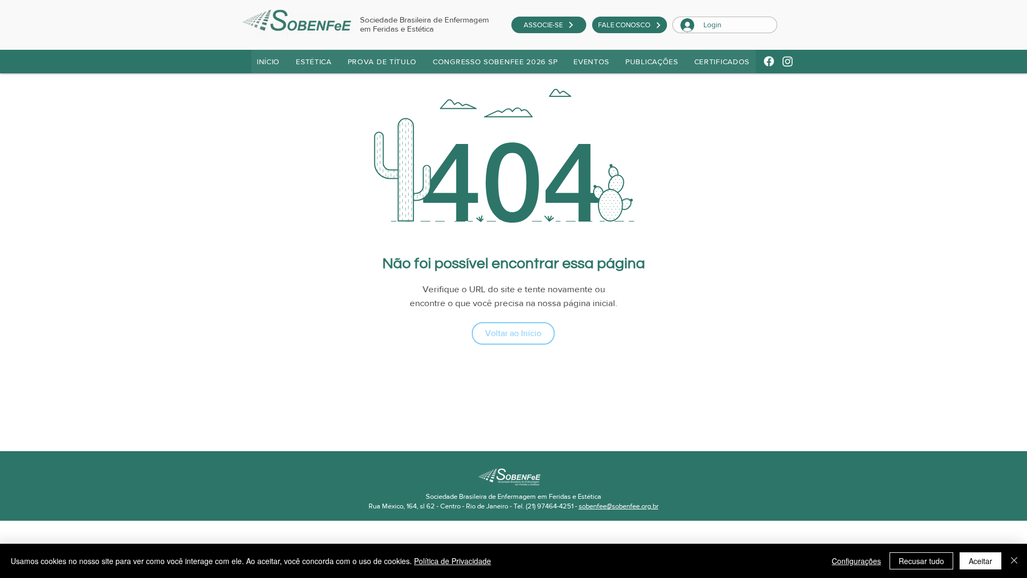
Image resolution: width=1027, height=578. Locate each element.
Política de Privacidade (452, 561)
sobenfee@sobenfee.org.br (618, 506)
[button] (382, 61)
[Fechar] (1014, 560)
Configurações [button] (856, 561)
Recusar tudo (921, 561)
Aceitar (980, 561)
